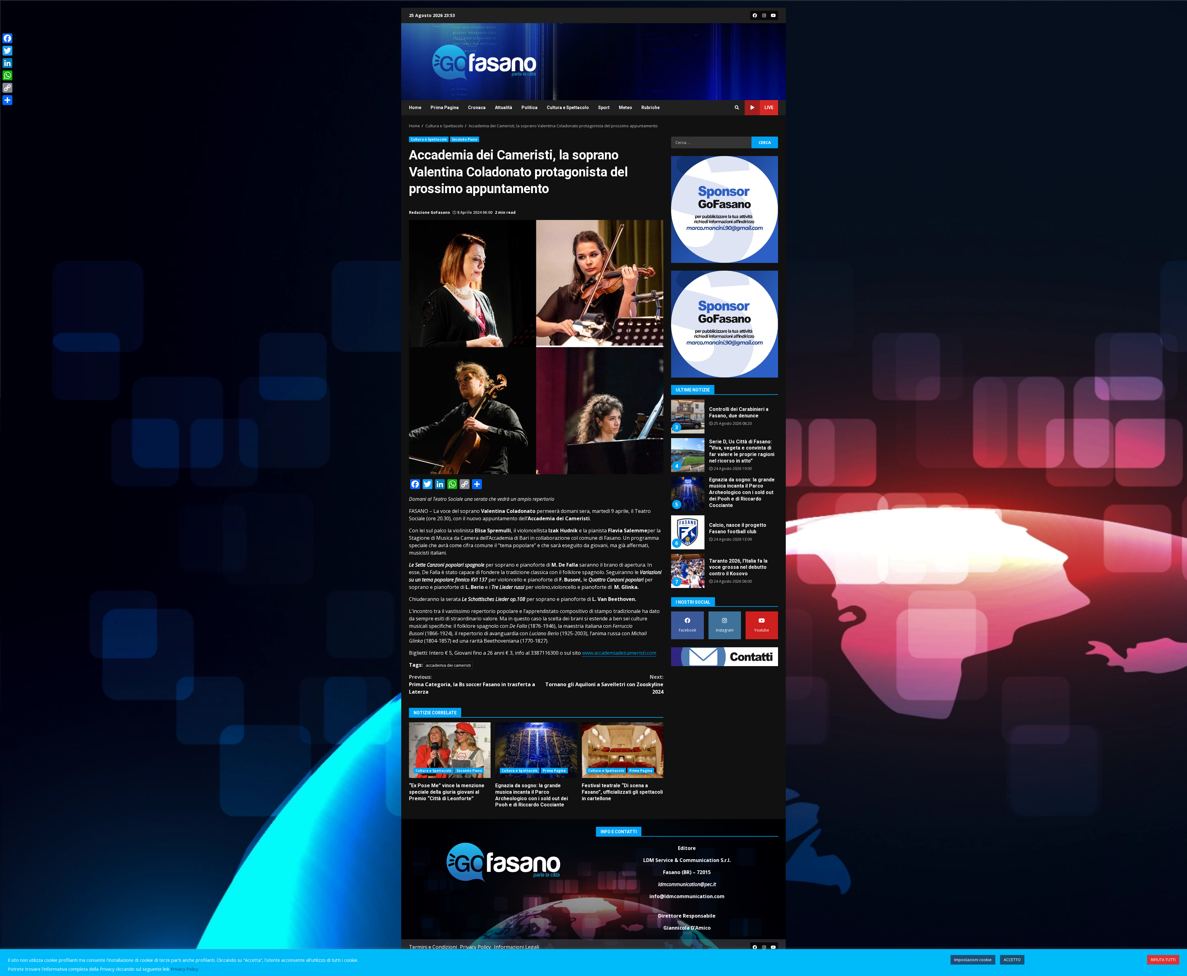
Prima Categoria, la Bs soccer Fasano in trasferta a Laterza (472, 684)
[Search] (737, 107)
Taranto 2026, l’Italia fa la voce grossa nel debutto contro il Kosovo (687, 532)
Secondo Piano (464, 139)
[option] (724, 418)
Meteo (625, 107)
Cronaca (477, 107)
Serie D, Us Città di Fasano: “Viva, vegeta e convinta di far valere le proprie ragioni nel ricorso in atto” (687, 416)
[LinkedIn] (7, 63)
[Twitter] (7, 50)
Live (768, 107)
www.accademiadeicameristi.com (619, 652)
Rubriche (650, 107)
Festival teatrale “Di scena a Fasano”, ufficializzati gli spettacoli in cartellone (622, 750)
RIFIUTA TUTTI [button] (1163, 959)
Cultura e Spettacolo (568, 107)
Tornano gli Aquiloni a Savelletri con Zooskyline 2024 (604, 684)
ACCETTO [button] (1012, 959)
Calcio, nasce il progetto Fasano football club (687, 494)
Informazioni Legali (516, 947)
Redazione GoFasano (429, 212)
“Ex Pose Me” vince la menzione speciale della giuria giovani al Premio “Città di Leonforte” (450, 750)
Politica (529, 107)
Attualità (503, 107)
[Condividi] (7, 100)
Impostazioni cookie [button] (973, 959)
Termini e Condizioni (433, 947)
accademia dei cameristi (448, 665)
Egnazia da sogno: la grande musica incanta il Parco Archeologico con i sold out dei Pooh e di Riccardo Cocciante (536, 750)
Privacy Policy (475, 947)
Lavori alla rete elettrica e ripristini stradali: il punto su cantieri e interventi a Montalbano (687, 571)
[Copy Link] (7, 88)
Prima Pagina (445, 107)
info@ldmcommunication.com (687, 896)
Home (415, 107)
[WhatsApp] (7, 75)
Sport (604, 107)
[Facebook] (7, 38)
